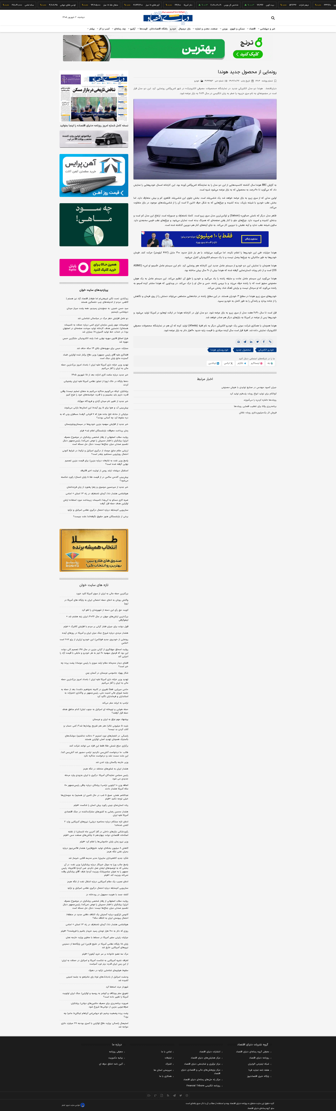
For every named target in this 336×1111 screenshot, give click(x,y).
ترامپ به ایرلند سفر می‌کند (115, 703)
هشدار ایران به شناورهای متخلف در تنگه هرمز (105, 769)
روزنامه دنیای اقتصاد (259, 1058)
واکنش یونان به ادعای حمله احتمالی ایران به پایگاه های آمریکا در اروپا (96, 601)
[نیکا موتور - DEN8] (93, 139)
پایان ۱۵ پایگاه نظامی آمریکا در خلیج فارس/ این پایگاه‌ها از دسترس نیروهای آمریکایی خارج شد (95, 945)
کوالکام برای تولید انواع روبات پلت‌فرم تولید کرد (253, 394)
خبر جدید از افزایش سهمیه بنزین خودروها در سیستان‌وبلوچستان (96, 424)
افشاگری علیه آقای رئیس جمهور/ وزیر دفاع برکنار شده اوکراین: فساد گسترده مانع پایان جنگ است (95, 356)
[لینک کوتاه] (270, 342)
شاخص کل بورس (207, 5)
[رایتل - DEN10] (93, 267)
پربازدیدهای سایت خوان (93, 290)
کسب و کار (104, 29)
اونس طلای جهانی (43, 5)
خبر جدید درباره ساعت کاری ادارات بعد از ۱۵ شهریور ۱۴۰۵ (99, 375)
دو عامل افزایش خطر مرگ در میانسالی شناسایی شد (103, 318)
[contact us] (155, 1095)
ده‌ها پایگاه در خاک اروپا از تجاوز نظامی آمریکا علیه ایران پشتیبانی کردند (96, 383)
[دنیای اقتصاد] (168, 18)
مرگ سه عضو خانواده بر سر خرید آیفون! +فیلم (105, 954)
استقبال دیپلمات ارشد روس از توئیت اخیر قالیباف (104, 470)
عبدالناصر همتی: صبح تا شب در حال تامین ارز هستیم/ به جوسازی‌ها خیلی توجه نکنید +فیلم (94, 797)
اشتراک (168, 1064)
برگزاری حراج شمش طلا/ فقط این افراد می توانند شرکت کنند (98, 746)
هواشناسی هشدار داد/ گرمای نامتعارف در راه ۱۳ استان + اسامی (97, 493)
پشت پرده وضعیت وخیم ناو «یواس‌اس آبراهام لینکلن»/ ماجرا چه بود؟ (96, 1015)
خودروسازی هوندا (219, 350)
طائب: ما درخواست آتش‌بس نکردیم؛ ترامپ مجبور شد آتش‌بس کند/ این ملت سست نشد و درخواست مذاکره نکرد (94, 754)
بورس (224, 29)
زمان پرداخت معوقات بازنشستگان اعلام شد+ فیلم (104, 431)
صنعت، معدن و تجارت (206, 29)
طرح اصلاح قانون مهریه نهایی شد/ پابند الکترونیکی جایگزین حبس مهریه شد (95, 340)
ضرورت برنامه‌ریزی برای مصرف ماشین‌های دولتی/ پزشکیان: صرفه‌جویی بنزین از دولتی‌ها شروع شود (99, 1005)
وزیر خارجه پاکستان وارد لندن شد (112, 762)
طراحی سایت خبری (73, 1105)
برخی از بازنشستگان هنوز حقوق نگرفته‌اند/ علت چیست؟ (100, 516)
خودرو (173, 29)
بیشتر (92, 29)
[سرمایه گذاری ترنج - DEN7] (167, 48)
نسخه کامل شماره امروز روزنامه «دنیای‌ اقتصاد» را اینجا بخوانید (94, 126)
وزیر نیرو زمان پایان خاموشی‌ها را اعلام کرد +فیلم (104, 841)
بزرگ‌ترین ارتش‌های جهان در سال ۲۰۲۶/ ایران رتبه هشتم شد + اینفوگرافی (97, 618)
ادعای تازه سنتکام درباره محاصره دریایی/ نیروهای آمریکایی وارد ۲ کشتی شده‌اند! (96, 823)
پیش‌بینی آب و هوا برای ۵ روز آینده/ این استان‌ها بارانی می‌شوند (96, 408)
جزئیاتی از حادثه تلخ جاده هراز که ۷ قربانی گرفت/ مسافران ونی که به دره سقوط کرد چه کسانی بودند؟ (94, 416)
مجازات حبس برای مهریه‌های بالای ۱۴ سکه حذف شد (102, 348)
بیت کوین (246, 5)
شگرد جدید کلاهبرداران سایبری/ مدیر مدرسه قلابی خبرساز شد (98, 858)
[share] (161, 1095)
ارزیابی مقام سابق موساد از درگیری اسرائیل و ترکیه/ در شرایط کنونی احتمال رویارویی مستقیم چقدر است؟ (95, 452)
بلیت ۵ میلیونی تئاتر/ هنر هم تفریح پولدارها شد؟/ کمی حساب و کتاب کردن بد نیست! (96, 727)
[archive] (149, 1095)
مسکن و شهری (237, 29)
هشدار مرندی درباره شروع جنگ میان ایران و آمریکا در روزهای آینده (95, 633)
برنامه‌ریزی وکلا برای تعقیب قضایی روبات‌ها (255, 406)
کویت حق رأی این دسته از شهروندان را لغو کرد (105, 610)
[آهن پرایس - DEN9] (93, 175)
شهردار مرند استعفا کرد (117, 987)
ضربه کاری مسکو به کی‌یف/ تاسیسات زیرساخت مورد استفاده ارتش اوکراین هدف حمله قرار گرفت (95, 501)
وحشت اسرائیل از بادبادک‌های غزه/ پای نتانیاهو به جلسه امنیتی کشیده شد (97, 978)
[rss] (168, 1095)
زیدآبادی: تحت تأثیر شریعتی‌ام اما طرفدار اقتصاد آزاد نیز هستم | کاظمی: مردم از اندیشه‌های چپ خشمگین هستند (97, 300)
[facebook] (264, 342)
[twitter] (257, 342)
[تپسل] (143, 233)
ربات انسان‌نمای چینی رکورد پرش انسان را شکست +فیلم (101, 805)
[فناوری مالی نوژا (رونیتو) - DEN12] (93, 550)
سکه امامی (5, 5)
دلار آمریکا (164, 5)
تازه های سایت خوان (93, 585)
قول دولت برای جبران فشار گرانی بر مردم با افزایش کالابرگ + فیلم (96, 626)
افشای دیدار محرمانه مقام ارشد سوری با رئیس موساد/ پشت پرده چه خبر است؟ (94, 664)
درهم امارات (280, 5)
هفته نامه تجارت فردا (258, 1070)
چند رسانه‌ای (119, 29)
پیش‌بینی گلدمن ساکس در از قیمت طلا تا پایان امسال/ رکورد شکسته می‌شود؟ (94, 478)
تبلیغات (168, 1058)
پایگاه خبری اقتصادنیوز (258, 1076)
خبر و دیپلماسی (267, 29)
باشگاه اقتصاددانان (158, 29)
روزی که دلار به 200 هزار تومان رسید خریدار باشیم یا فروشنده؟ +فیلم (94, 931)
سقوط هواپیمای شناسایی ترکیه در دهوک (108, 970)
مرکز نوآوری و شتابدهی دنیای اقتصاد (202, 1064)
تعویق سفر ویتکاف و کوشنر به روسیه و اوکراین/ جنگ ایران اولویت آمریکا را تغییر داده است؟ (95, 995)
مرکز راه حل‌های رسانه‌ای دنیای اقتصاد (201, 1079)
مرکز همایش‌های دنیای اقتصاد (205, 1058)
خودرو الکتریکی (266, 350)
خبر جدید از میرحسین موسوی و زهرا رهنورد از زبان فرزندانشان (97, 487)
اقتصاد (252, 29)
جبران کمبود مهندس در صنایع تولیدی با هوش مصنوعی (248, 387)
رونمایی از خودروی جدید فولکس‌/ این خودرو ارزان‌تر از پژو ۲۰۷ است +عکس (94, 641)
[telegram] (245, 342)
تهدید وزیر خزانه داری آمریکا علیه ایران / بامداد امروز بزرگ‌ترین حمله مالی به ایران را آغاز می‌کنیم (94, 366)
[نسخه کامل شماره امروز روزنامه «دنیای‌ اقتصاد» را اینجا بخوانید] (93, 96)
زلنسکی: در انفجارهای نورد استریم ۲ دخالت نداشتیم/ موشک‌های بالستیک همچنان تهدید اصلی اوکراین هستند (96, 737)
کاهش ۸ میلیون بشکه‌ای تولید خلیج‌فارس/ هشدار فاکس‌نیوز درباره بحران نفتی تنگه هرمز (95, 849)
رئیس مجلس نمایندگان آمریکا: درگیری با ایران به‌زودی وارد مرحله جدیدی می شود (96, 777)
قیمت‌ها (143, 29)
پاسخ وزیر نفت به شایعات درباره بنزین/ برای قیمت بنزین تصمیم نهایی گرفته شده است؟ (96, 462)
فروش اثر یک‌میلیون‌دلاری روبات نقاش (257, 412)
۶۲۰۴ (264, 81)
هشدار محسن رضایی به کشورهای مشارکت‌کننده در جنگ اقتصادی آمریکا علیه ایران (96, 813)
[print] (238, 342)
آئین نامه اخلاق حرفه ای (111, 1064)
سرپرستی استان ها (163, 1070)
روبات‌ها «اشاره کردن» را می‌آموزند (260, 400)
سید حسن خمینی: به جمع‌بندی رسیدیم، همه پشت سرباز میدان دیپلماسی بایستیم (97, 310)
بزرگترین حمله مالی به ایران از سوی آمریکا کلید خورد (102, 593)
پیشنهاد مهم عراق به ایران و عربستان (110, 719)
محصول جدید (243, 350)
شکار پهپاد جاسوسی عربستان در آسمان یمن (107, 673)
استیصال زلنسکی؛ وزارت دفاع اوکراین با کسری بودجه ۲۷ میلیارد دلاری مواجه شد (94, 1025)
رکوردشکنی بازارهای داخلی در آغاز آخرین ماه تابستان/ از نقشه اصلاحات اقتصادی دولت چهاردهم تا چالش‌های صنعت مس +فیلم (95, 833)
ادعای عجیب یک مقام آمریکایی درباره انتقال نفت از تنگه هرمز (97, 881)
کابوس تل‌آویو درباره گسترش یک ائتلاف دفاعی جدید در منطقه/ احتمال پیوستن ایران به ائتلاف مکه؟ (97, 916)
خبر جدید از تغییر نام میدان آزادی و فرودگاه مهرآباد (102, 401)
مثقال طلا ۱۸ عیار (86, 5)
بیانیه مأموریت (115, 1058)
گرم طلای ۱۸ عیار (128, 5)
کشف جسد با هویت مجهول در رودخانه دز (107, 894)
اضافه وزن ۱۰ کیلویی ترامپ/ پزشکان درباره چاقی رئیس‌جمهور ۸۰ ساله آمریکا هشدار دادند (96, 787)
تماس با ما (166, 1052)
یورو (311, 5)
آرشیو (132, 29)
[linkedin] (251, 342)
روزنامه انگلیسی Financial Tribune (203, 1086)
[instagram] (187, 1095)
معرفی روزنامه (116, 1052)
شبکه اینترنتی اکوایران (258, 1064)
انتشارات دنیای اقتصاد (209, 1052)
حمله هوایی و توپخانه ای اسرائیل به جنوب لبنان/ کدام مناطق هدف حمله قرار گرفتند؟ (95, 711)
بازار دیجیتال (184, 29)
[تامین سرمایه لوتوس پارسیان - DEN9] (93, 224)
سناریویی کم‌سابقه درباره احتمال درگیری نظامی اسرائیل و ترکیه (98, 510)
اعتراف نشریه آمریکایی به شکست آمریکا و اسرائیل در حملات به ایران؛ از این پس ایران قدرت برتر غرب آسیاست (94, 962)
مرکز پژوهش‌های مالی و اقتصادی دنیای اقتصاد (200, 1071)
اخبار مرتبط (205, 379)
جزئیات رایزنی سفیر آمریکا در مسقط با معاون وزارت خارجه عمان (97, 937)
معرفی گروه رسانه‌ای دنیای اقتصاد (252, 1052)
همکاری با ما (165, 1076)
